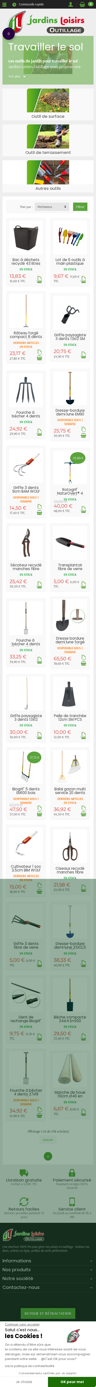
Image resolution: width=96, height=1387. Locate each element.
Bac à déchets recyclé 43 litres (26, 261)
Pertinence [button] (45, 207)
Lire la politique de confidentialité (29, 1366)
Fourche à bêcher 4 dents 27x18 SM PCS (26, 416)
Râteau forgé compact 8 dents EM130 (26, 336)
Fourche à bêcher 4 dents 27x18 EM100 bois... (26, 644)
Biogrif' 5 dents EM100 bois (26, 790)
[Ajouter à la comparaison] (39, 278)
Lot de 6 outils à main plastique (70, 261)
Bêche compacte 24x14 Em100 (70, 1019)
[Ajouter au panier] (39, 358)
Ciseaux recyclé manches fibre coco (70, 872)
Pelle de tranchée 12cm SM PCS (70, 717)
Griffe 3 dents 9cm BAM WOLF (26, 489)
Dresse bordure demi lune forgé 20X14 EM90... (70, 642)
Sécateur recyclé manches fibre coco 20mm (26, 568)
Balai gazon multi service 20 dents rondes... (70, 792)
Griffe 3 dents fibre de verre (26, 945)
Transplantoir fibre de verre (70, 566)
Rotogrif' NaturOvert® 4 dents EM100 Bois (70, 493)
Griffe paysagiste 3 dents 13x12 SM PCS (70, 338)
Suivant (48, 1139)
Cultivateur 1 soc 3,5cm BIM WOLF (26, 868)
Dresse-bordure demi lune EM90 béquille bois (70, 414)
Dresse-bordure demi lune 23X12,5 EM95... (70, 947)
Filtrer (80, 207)
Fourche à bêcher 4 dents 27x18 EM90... (26, 1094)
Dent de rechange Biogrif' (26, 1019)
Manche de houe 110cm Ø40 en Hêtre (70, 1096)
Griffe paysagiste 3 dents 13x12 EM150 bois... (26, 719)
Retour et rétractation (48, 1313)
